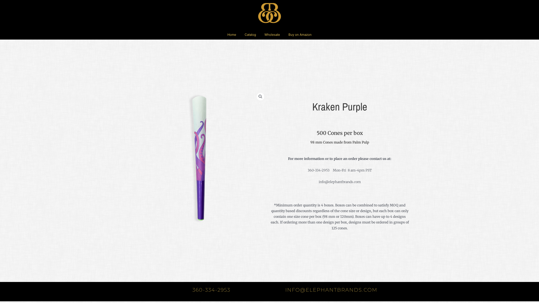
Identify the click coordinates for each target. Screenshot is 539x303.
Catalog (250, 35)
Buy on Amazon (300, 35)
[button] (260, 96)
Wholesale (272, 35)
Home (231, 35)
